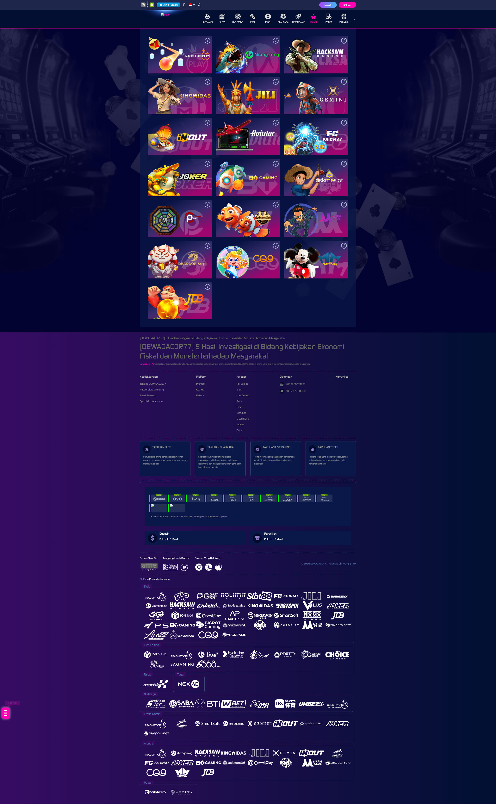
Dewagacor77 (146, 364)
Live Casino (237, 22)
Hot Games (207, 22)
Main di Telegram (170, 4)
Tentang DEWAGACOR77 (153, 383)
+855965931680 (296, 391)
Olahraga (283, 22)
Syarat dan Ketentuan (151, 401)
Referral (200, 395)
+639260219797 (296, 384)
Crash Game (298, 22)
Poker (329, 22)
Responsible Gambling (152, 389)
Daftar (347, 4)
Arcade (313, 22)
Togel (268, 22)
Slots (222, 22)
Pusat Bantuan (147, 395)
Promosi (343, 22)
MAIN (180, 55)
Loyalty (200, 389)
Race (252, 22)
